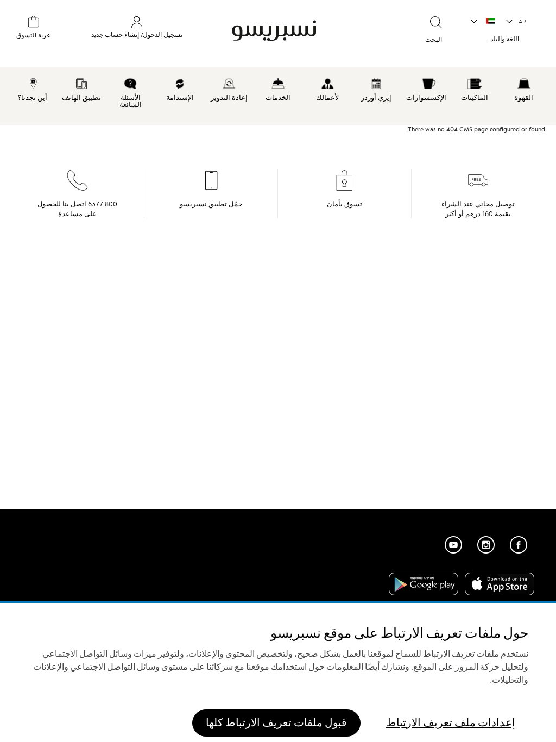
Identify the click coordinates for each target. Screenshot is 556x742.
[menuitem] (523, 88)
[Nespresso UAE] (294, 31)
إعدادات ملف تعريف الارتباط (450, 722)
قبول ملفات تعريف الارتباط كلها (276, 722)
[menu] (278, 96)
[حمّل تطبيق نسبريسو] (211, 189)
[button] (516, 22)
